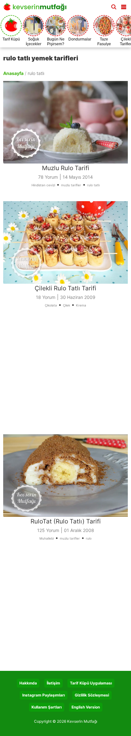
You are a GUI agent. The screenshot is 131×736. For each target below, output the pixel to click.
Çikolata (51, 305)
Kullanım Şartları (46, 707)
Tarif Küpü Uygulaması (91, 683)
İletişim (53, 683)
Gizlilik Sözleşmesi (92, 695)
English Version (86, 707)
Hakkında (28, 683)
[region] (65, 374)
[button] (123, 5)
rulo (89, 538)
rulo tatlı (93, 185)
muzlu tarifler (71, 185)
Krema (81, 305)
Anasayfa (13, 73)
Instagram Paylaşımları (43, 695)
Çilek (66, 305)
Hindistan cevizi (43, 185)
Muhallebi (46, 538)
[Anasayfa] (37, 8)
